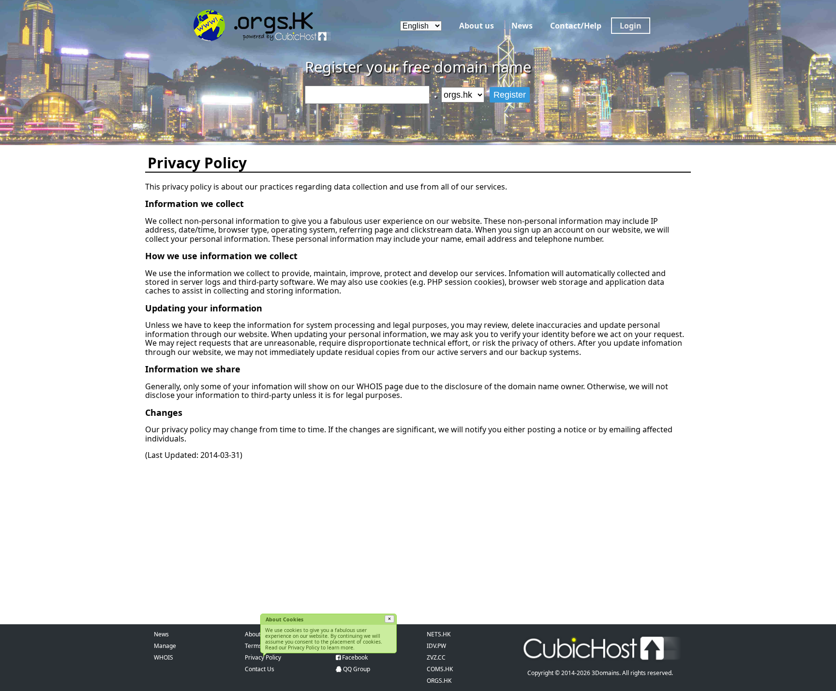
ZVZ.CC (436, 657)
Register (509, 95)
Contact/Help (575, 25)
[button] (389, 619)
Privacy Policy (263, 657)
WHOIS (163, 657)
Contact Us (259, 669)
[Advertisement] (418, 535)
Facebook (355, 657)
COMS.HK (440, 669)
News (522, 25)
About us (476, 25)
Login (631, 25)
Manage (165, 646)
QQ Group (356, 669)
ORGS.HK (439, 680)
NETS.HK (438, 634)
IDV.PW (436, 646)
